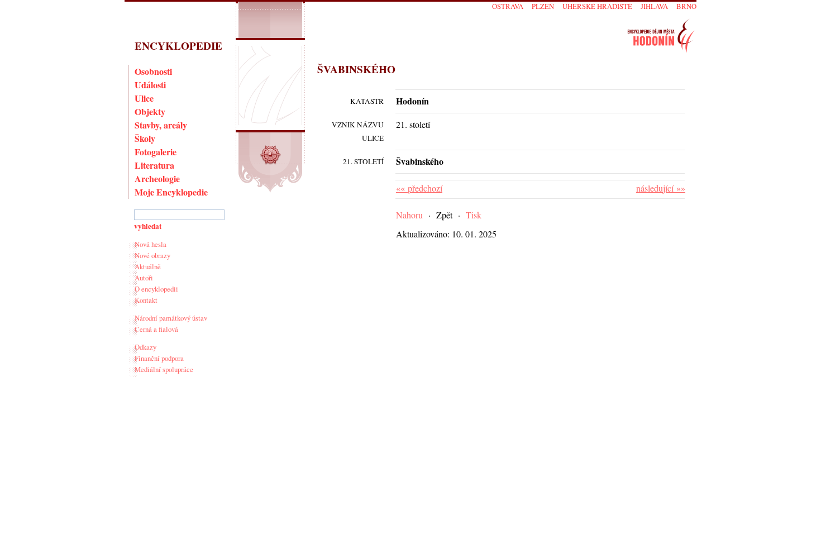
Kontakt (146, 300)
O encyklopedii (156, 289)
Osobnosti (153, 71)
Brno (686, 6)
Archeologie (157, 178)
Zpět (444, 215)
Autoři (144, 278)
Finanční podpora (159, 358)
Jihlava (654, 6)
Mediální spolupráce (164, 369)
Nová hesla (150, 244)
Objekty (150, 111)
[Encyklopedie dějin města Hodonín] (661, 35)
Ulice (144, 98)
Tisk (473, 215)
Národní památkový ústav (171, 318)
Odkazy (145, 347)
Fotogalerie (155, 151)
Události (150, 84)
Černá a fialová (156, 329)
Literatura (154, 165)
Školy (145, 138)
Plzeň (543, 6)
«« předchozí (419, 188)
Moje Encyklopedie (171, 191)
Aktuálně (148, 266)
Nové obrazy (152, 255)
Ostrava (507, 6)
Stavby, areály (161, 124)
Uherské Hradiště (597, 6)
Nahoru (409, 215)
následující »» (660, 188)
